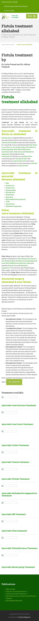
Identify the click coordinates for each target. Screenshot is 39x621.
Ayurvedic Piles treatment (14, 531)
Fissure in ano (10, 147)
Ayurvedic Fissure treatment (15, 462)
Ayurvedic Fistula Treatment (16, 479)
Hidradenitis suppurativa (14, 206)
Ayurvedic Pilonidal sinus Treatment (19, 548)
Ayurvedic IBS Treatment (14, 514)
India (25, 159)
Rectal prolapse (21, 147)
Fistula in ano (10, 185)
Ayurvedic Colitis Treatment (15, 445)
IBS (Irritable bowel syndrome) (15, 199)
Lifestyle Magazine (24, 617)
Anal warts (13, 149)
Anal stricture (18, 152)
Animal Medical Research (14, 601)
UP (22, 159)
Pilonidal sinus (31, 147)
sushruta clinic (17, 161)
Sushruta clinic (6, 138)
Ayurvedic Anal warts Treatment (17, 424)
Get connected (14, 382)
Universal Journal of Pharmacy (16, 591)
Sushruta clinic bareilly (9, 142)
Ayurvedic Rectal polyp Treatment (18, 567)
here (24, 161)
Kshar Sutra (28, 156)
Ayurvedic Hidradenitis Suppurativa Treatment (19, 494)
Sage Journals (10, 589)
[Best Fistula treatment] (11, 16)
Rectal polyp (6, 149)
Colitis (11, 152)
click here (34, 163)
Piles (30, 145)
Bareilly (18, 159)
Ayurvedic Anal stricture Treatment (19, 405)
